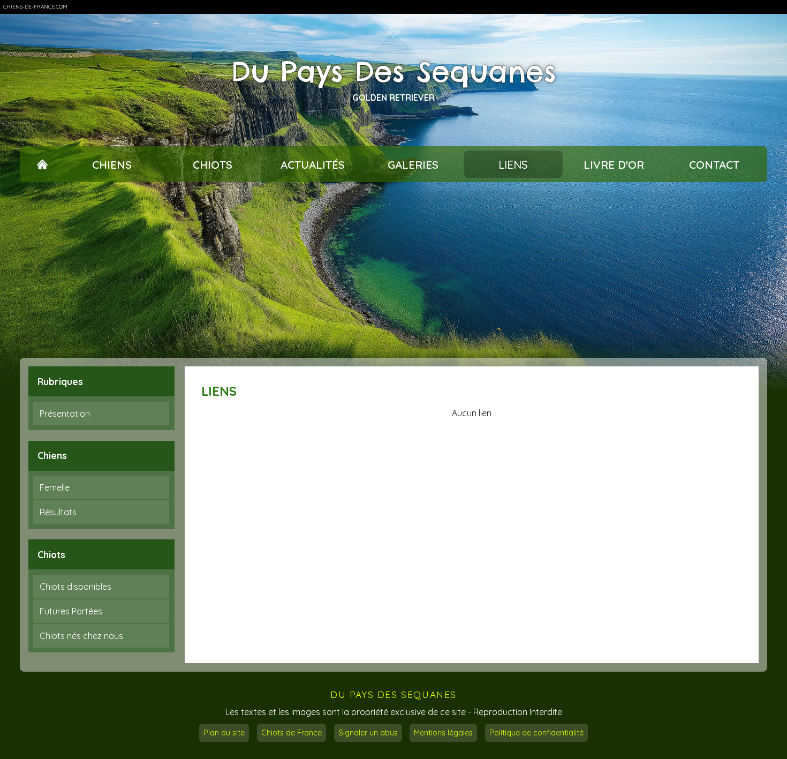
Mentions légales (443, 733)
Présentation (65, 413)
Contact (714, 164)
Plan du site (224, 733)
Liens (513, 164)
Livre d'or (614, 164)
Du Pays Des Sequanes (393, 72)
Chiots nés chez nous (81, 635)
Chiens (112, 164)
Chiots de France (291, 733)
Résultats (58, 512)
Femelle (55, 487)
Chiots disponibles (75, 586)
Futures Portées (71, 611)
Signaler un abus (368, 733)
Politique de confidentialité (536, 733)
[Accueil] (42, 164)
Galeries (413, 164)
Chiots (212, 164)
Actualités (313, 164)
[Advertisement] (393, 270)
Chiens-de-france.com (35, 6)
